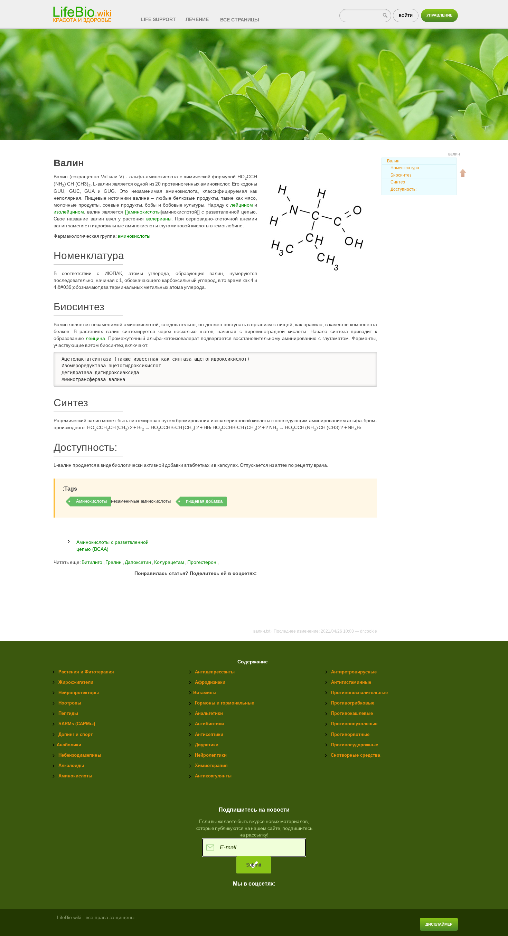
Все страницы (239, 19)
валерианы (158, 218)
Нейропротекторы (78, 692)
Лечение (197, 19)
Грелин (114, 562)
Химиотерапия (211, 765)
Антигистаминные (351, 682)
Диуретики (206, 744)
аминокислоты (133, 236)
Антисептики (209, 734)
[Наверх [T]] (463, 172)
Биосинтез (401, 175)
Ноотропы (69, 703)
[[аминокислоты (143, 212)
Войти (406, 15)
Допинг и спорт (75, 734)
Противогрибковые (352, 703)
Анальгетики (209, 713)
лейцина (95, 338)
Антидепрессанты (215, 671)
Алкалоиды (71, 765)
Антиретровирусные (354, 671)
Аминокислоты (91, 501)
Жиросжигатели (75, 682)
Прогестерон (202, 562)
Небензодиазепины (79, 755)
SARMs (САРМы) (76, 723)
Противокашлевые (352, 713)
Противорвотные (350, 734)
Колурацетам (169, 562)
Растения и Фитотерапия (86, 671)
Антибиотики (209, 723)
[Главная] (83, 12)
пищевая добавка (204, 501)
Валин (393, 161)
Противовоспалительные (359, 692)
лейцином (241, 205)
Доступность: (403, 189)
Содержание (252, 661)
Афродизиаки (210, 682)
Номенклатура (405, 168)
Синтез (398, 182)
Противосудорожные (354, 744)
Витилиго (92, 562)
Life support (158, 19)
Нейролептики (211, 755)
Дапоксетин (138, 562)
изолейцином (69, 212)
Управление (439, 15)
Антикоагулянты (213, 775)
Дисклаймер (438, 924)
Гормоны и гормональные (224, 703)
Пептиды (68, 713)
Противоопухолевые (354, 723)
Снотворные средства (355, 755)
